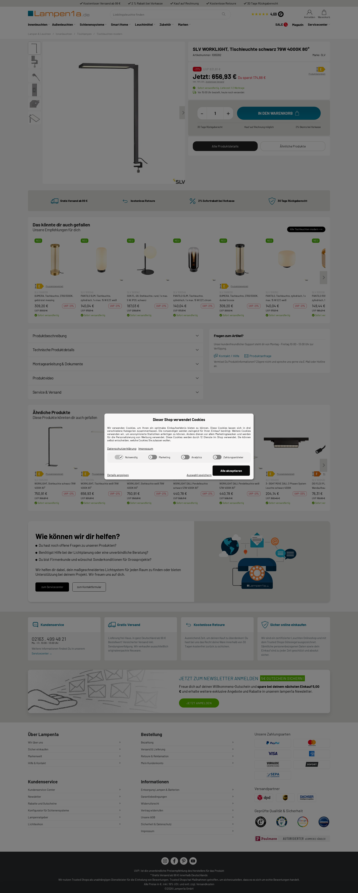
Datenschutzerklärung (121, 448)
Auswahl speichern (199, 475)
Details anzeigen (118, 475)
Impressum (145, 448)
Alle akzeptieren (231, 470)
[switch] (119, 457)
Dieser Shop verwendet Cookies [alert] (179, 419)
